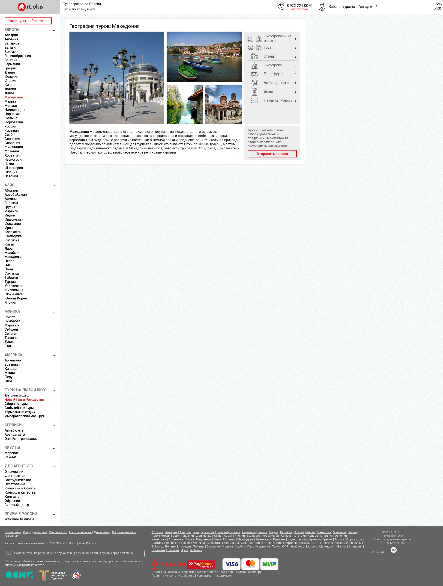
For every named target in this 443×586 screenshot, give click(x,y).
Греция (10, 68)
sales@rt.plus (87, 543)
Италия (10, 81)
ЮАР (8, 346)
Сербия (10, 135)
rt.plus (30, 7)
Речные (11, 457)
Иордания (13, 224)
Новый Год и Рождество (24, 399)
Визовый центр (17, 505)
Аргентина (13, 360)
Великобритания (18, 56)
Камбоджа (13, 236)
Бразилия (12, 364)
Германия (12, 64)
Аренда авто (15, 434)
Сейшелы (12, 329)
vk (394, 550)
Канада (11, 369)
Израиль (11, 211)
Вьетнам (11, 203)
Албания (11, 39)
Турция (10, 282)
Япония (10, 302)
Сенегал (11, 333)
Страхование (15, 484)
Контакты (12, 496)
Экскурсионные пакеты (277, 38)
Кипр (8, 85)
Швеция (11, 172)
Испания (11, 76)
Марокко (12, 325)
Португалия (14, 122)
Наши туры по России (26, 21)
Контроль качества (20, 492)
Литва (9, 93)
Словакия (12, 139)
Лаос (9, 248)
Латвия (10, 89)
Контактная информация (214, 575)
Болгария (12, 52)
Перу (8, 377)
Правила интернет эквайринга (173, 575)
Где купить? (367, 7)
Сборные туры (16, 404)
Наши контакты (80, 532)
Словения (12, 143)
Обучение (12, 501)
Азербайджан (16, 194)
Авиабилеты (14, 430)
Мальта (10, 101)
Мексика (11, 373)
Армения (11, 199)
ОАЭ (8, 265)
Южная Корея (16, 298)
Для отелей (102, 532)
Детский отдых (17, 395)
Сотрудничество (18, 480)
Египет (10, 317)
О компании (14, 472)
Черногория (14, 159)
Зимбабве (13, 321)
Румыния (12, 130)
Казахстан (13, 232)
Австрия (11, 35)
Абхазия (11, 190)
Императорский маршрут (24, 416)
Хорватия (12, 155)
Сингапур (12, 273)
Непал (9, 261)
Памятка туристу (278, 100)
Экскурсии (273, 65)
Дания (10, 72)
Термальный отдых (20, 412)
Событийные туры (19, 408)
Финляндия (14, 147)
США (8, 381)
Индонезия (14, 219)
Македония (14, 97)
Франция (12, 151)
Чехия (9, 164)
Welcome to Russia (19, 519)
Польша (11, 118)
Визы (268, 91)
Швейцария (14, 168)
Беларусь (12, 43)
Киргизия (12, 240)
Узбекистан (14, 286)
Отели (269, 56)
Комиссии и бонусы (20, 488)
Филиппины (14, 290)
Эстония (11, 176)
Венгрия (11, 60)
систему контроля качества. (25, 565)
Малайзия (12, 253)
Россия (10, 126)
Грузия (10, 207)
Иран (9, 228)
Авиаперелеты (276, 82)
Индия (10, 215)
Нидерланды (15, 110)
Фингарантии (15, 476)
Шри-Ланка (14, 294)
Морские (12, 453)
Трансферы (273, 74)
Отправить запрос (272, 154)
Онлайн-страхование (21, 439)
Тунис (9, 342)
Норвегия (12, 114)
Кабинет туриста (342, 7)
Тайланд (11, 277)
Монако (11, 106)
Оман (9, 269)
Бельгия (11, 47)
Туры (268, 47)
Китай (9, 244)
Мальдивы (13, 257)
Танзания (12, 338)
